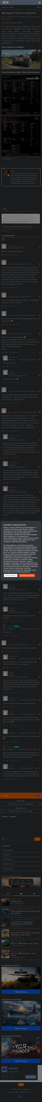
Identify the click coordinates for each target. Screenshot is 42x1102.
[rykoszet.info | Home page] (6, 2)
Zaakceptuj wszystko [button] (27, 575)
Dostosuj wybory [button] (10, 575)
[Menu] (39, 2)
